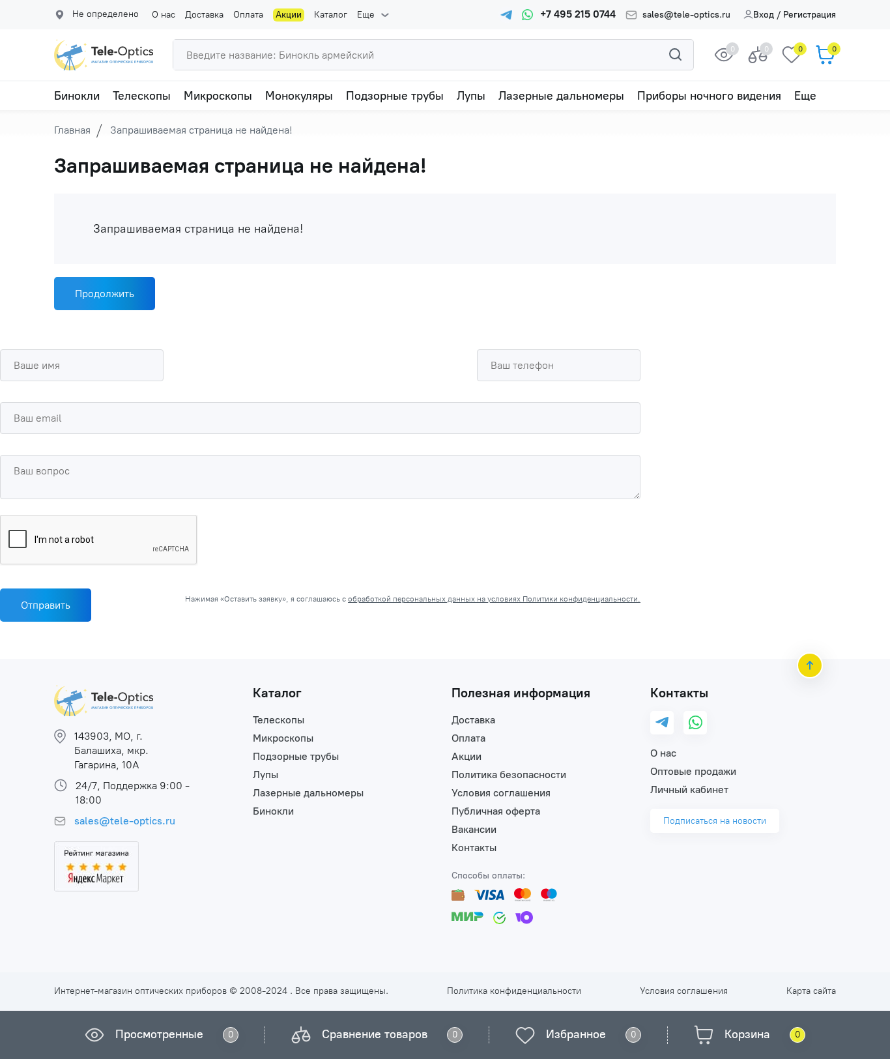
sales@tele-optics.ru (686, 15)
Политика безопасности (509, 774)
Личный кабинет (689, 789)
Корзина (747, 1034)
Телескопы (142, 96)
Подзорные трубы (395, 96)
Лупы (471, 96)
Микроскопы (218, 96)
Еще (366, 15)
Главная (72, 130)
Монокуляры (299, 96)
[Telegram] (661, 723)
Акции (289, 14)
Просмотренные (159, 1034)
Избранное (576, 1034)
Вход (763, 14)
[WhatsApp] (695, 723)
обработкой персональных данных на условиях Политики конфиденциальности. (494, 598)
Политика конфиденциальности (514, 990)
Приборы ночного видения (709, 96)
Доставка (204, 15)
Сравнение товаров (374, 1034)
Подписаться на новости (714, 820)
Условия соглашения (501, 793)
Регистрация (809, 14)
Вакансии (474, 829)
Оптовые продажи (693, 771)
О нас (163, 15)
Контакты (474, 847)
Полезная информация (521, 693)
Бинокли (77, 96)
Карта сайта (811, 990)
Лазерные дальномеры (561, 96)
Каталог (330, 15)
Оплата (248, 15)
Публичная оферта (496, 811)
